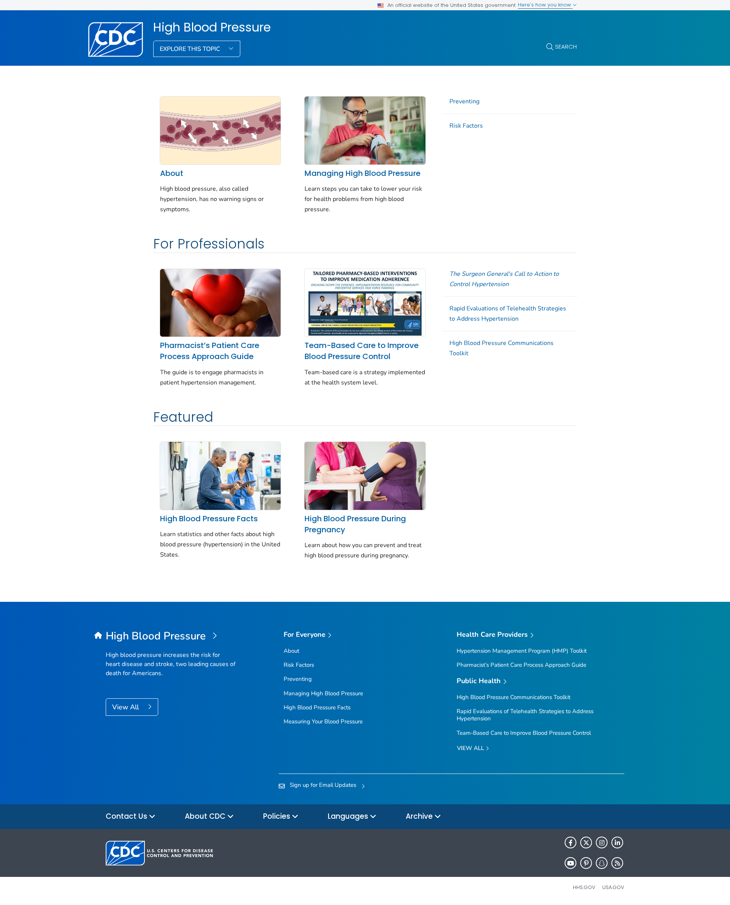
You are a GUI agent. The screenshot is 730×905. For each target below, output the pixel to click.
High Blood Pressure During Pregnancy (355, 524)
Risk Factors (466, 126)
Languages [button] (349, 816)
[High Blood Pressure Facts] (220, 475)
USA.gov (613, 887)
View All (126, 707)
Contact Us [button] (127, 816)
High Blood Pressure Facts (209, 518)
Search (566, 47)
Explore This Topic (191, 49)
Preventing (464, 101)
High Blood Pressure (212, 27)
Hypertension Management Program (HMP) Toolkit (522, 651)
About (171, 173)
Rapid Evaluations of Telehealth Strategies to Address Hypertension (507, 313)
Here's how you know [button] (545, 4)
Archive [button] (420, 816)
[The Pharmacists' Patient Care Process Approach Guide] (220, 302)
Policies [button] (277, 816)
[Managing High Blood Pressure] (365, 129)
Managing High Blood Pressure (363, 173)
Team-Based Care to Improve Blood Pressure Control (362, 351)
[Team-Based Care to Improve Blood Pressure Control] (365, 302)
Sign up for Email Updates (323, 785)
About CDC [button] (206, 816)
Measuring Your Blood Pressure (323, 721)
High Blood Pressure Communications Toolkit (501, 348)
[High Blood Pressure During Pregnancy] (365, 475)
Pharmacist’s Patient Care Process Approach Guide (209, 351)
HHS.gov (584, 887)
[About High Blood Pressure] (220, 129)
